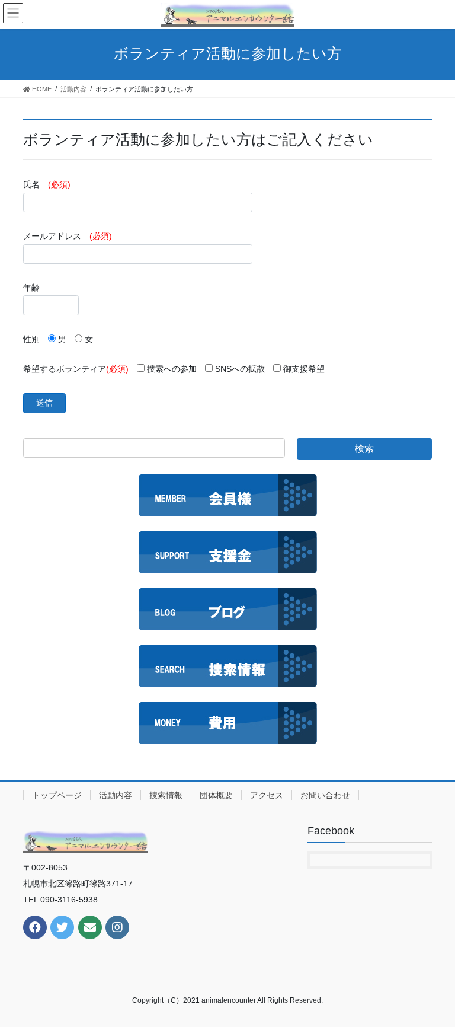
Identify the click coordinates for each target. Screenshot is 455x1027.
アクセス (266, 795)
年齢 (31, 287)
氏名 (47, 184)
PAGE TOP (433, 985)
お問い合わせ (325, 795)
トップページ (57, 795)
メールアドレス (67, 236)
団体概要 (216, 795)
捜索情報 (165, 795)
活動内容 (115, 795)
